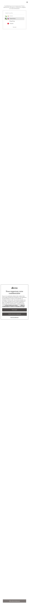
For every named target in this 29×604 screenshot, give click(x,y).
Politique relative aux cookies (11, 305)
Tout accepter (14, 309)
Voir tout (14, 27)
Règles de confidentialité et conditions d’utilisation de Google (13, 306)
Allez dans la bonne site (14, 601)
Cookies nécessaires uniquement (14, 314)
